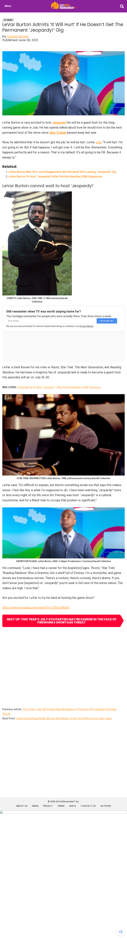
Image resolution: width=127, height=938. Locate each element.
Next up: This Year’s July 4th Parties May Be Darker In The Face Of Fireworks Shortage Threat (61, 621)
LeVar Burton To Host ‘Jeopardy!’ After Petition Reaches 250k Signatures (55, 176)
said (98, 142)
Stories (8, 19)
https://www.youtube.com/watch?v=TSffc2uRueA (35, 607)
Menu (8, 6)
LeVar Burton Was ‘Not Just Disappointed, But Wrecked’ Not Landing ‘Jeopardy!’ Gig (62, 171)
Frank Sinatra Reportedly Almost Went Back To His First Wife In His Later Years (64, 718)
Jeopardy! (59, 122)
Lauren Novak (17, 36)
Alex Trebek (57, 132)
